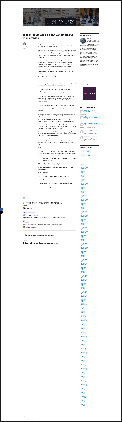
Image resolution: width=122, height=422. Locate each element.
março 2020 (83, 257)
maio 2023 (83, 207)
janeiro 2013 (83, 367)
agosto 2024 (83, 187)
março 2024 (83, 194)
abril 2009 (83, 405)
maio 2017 (83, 303)
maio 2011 (83, 393)
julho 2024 (83, 188)
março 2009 (83, 407)
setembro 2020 (84, 249)
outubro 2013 (83, 355)
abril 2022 (83, 224)
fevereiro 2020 (84, 259)
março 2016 (83, 316)
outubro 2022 (84, 216)
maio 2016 (83, 313)
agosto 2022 (83, 219)
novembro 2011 (84, 385)
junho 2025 (83, 174)
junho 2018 (83, 285)
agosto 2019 (83, 267)
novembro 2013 (84, 353)
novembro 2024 (84, 183)
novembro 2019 (84, 263)
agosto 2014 (83, 341)
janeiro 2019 (83, 276)
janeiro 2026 (83, 164)
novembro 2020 (84, 247)
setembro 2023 (84, 201)
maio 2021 (83, 239)
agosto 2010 (83, 401)
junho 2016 (83, 312)
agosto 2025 (83, 171)
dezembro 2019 (84, 261)
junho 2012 (83, 376)
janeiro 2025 (83, 180)
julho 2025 (83, 172)
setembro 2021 (84, 233)
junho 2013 (83, 360)
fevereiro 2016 (84, 317)
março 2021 (83, 241)
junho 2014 (83, 344)
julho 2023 (83, 204)
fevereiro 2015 (84, 333)
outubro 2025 (84, 168)
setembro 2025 (84, 170)
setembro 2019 (84, 265)
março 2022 (83, 225)
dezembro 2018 (84, 277)
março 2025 (83, 178)
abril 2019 (83, 272)
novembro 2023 (84, 199)
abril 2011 (83, 395)
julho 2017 (83, 300)
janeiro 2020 (83, 260)
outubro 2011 (83, 387)
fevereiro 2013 (84, 365)
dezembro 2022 (84, 213)
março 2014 (83, 348)
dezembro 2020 (84, 245)
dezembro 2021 (84, 229)
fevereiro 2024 (84, 195)
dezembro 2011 (84, 384)
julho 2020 (83, 252)
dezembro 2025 (84, 166)
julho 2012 (83, 375)
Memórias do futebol (85, 155)
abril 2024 (83, 192)
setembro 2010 (84, 400)
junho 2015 (83, 328)
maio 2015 (83, 329)
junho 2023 (83, 205)
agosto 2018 (83, 283)
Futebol (24, 50)
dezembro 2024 (84, 182)
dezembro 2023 (84, 198)
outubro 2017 (83, 296)
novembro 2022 (84, 215)
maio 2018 (83, 287)
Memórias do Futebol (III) (86, 151)
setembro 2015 (84, 324)
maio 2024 (83, 191)
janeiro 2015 (83, 335)
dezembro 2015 (84, 320)
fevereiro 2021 (84, 243)
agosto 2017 (83, 299)
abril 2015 (83, 331)
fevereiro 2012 (84, 381)
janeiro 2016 (83, 319)
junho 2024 (83, 190)
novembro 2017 (84, 295)
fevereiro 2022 (84, 227)
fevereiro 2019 (84, 275)
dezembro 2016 (84, 304)
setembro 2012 (84, 372)
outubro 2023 (84, 200)
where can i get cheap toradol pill (91, 130)
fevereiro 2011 (84, 396)
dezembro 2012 (84, 368)
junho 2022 (83, 221)
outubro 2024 (84, 184)
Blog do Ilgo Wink (26, 416)
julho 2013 (83, 359)
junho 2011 (83, 392)
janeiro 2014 (83, 351)
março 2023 (83, 209)
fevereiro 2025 (84, 179)
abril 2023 (83, 208)
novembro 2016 (84, 305)
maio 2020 (83, 255)
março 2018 (83, 289)
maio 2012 (83, 377)
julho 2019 (83, 268)
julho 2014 (83, 343)
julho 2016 (83, 311)
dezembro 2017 (84, 293)
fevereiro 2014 (84, 349)
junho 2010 (83, 404)
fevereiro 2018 (84, 291)
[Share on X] (1, 212)
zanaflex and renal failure (89, 136)
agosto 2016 (83, 309)
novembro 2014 (84, 337)
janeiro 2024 (83, 196)
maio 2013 (83, 361)
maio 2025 (83, 175)
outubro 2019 (83, 264)
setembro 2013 (84, 356)
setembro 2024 (84, 186)
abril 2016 (83, 315)
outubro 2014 (83, 339)
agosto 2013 (83, 357)
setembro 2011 (84, 388)
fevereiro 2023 (84, 211)
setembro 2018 (84, 281)
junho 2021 (83, 237)
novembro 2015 (84, 321)
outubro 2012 (83, 371)
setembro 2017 (84, 297)
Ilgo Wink (25, 46)
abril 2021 (83, 240)
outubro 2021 (83, 232)
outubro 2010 (83, 399)
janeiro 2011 (83, 397)
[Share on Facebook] (1, 209)
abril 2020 (83, 256)
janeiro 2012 (83, 383)
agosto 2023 (83, 203)
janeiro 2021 (83, 244)
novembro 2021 (84, 231)
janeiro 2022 (83, 228)
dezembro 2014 (84, 336)
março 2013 (83, 364)
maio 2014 (83, 345)
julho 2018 (83, 284)
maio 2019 (83, 271)
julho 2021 (83, 236)
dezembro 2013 (84, 352)
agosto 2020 (83, 251)
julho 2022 (83, 220)
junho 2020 (83, 253)
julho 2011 (83, 391)
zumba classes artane (88, 110)
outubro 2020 (84, 248)
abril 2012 (83, 379)
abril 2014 (83, 347)
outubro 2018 (83, 280)
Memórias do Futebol (85, 152)
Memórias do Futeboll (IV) (86, 150)
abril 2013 (83, 363)
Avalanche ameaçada (88, 111)
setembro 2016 (84, 308)
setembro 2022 (84, 217)
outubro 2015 (83, 323)
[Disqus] (49, 212)
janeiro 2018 (83, 292)
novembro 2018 (84, 279)
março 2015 (83, 332)
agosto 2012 (83, 373)
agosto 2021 (83, 235)
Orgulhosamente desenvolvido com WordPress (41, 416)
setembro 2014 (84, 340)
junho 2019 (83, 269)
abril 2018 (83, 288)
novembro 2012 (84, 369)
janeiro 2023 (83, 212)
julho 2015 (83, 327)
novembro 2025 (84, 167)
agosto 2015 (83, 325)
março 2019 (83, 273)
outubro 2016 (83, 307)
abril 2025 (83, 176)
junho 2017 (83, 301)
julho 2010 (83, 403)
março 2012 (83, 380)
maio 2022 (83, 223)
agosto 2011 (83, 389)
